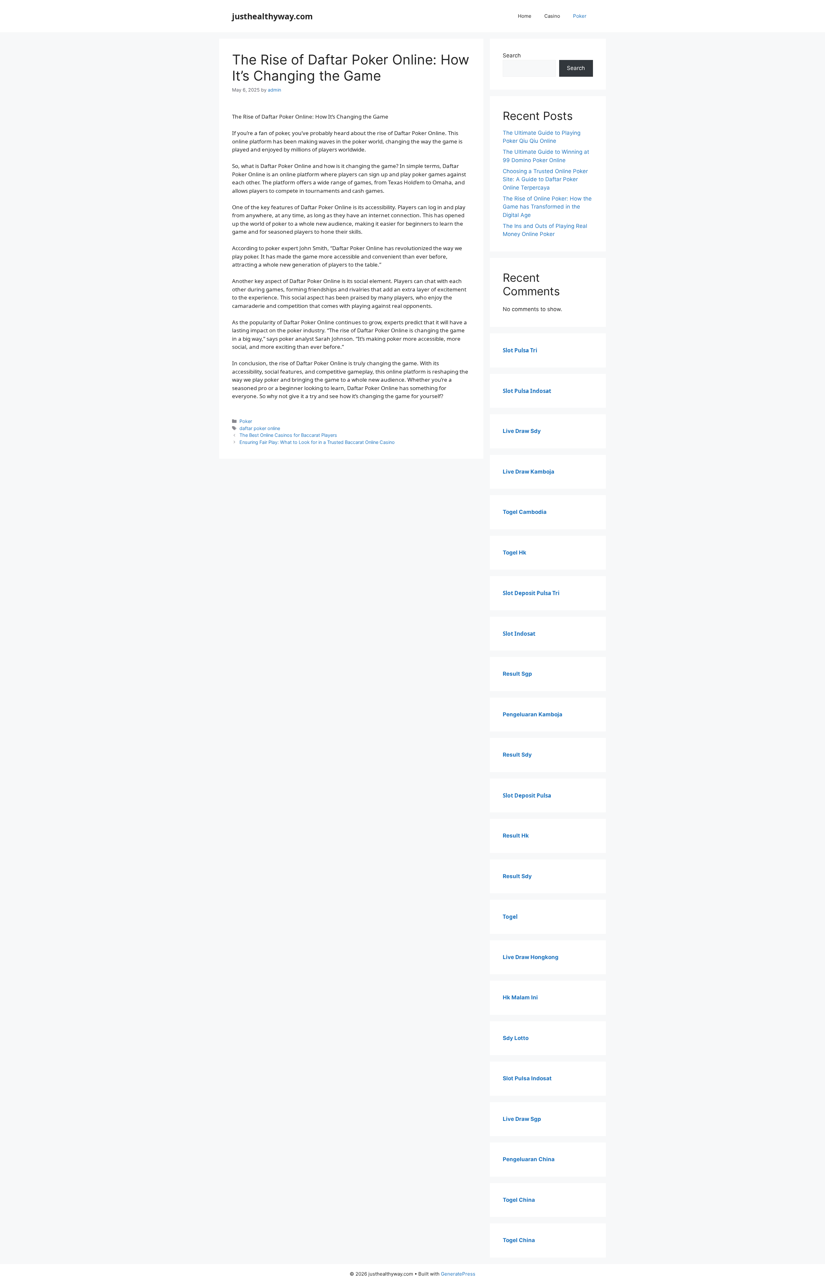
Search (512, 55)
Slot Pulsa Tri (520, 350)
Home (524, 16)
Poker (580, 16)
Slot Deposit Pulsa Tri (531, 593)
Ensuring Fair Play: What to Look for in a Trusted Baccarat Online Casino (317, 442)
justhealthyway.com (272, 16)
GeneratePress (458, 1274)
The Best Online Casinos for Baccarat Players (288, 435)
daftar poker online (259, 428)
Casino (552, 16)
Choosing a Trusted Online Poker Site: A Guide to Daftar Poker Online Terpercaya (545, 179)
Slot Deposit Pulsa (527, 795)
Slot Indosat (519, 633)
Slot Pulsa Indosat (527, 391)
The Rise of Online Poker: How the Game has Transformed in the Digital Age (547, 206)
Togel (510, 916)
